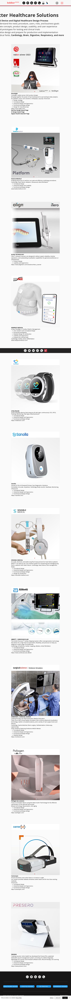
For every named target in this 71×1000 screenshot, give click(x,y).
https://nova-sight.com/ (18, 108)
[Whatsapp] (23, 3)
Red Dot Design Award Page (19, 110)
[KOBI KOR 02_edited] (43, 3)
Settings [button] (51, 997)
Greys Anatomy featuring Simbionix (21, 728)
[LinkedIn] (31, 3)
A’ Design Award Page (17, 112)
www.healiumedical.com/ (18, 189)
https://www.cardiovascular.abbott (21, 653)
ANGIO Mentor (36, 728)
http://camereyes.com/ (18, 889)
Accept (65, 997)
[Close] (69, 998)
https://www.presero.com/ (19, 966)
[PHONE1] (41, 350)
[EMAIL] (27, 3)
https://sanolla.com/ (17, 495)
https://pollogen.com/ (17, 812)
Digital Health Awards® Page (20, 114)
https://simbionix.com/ (18, 737)
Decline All (58, 997)
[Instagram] (35, 3)
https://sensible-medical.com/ (20, 575)
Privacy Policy (19, 997)
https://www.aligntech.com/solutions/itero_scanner (26, 264)
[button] (62, 3)
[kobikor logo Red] (45, 350)
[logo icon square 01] (47, 3)
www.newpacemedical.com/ (19, 340)
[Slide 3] (36, 91)
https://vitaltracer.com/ (18, 420)
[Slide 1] (34, 91)
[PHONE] (39, 3)
